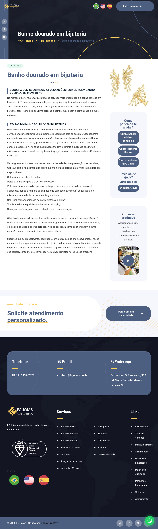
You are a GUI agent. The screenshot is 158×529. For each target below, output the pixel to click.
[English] (103, 6)
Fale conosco (142, 426)
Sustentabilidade (106, 454)
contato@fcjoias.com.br (72, 375)
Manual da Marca (144, 444)
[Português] (96, 6)
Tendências (104, 440)
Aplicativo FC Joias (71, 468)
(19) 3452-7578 (24, 375)
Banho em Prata (69, 433)
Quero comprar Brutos (128, 150)
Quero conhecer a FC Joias (128, 162)
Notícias (102, 433)
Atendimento (141, 499)
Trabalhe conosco (139, 435)
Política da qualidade (140, 471)
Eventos (102, 447)
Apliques (65, 454)
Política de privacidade (141, 460)
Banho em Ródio (69, 440)
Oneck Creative (49, 523)
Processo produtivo (71, 447)
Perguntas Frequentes (141, 483)
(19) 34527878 (128, 188)
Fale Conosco (131, 6)
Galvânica (140, 492)
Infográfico (104, 426)
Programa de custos (71, 461)
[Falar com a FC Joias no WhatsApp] (149, 520)
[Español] (109, 6)
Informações (49, 40)
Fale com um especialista (126, 313)
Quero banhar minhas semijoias (128, 137)
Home (31, 40)
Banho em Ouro (69, 426)
